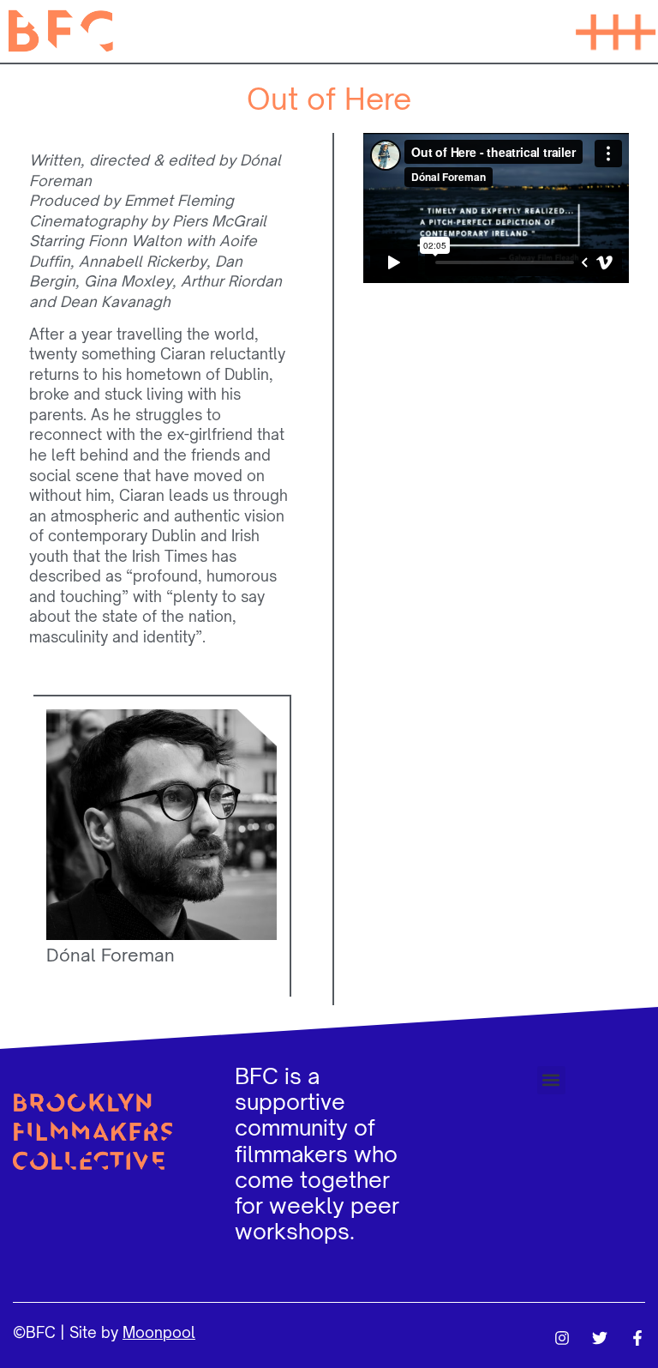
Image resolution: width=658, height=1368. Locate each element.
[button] (615, 31)
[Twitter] (599, 1338)
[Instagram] (562, 1338)
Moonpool (159, 1332)
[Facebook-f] (637, 1338)
